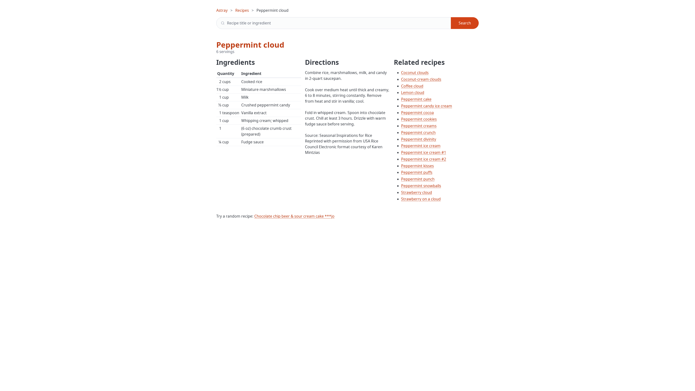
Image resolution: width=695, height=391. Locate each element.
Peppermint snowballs (421, 185)
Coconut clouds (415, 72)
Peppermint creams (419, 125)
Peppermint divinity (418, 139)
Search (465, 23)
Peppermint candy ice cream (426, 105)
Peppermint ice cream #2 (423, 159)
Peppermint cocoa (417, 112)
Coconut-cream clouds (421, 79)
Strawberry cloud (416, 192)
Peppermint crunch (418, 132)
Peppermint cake (416, 99)
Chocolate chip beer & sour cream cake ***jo (294, 216)
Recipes (242, 10)
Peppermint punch (418, 179)
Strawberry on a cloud (421, 198)
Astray (222, 10)
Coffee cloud (412, 86)
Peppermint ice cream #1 (423, 152)
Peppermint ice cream (421, 145)
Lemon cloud (412, 92)
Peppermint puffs (416, 172)
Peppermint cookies (419, 119)
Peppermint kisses (417, 165)
